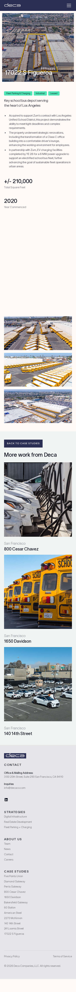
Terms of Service (62, 956)
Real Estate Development (18, 821)
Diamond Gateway (14, 881)
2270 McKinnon (13, 918)
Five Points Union (13, 876)
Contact (8, 854)
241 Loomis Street (14, 928)
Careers (8, 859)
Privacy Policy (12, 956)
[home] (12, 5)
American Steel (13, 912)
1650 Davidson (12, 897)
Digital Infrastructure (15, 816)
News (7, 849)
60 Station (10, 907)
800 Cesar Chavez (15, 891)
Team (7, 843)
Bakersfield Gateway (16, 902)
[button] (68, 5)
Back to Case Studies (23, 443)
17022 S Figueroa (14, 933)
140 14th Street (12, 923)
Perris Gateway (12, 886)
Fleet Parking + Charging (18, 827)
